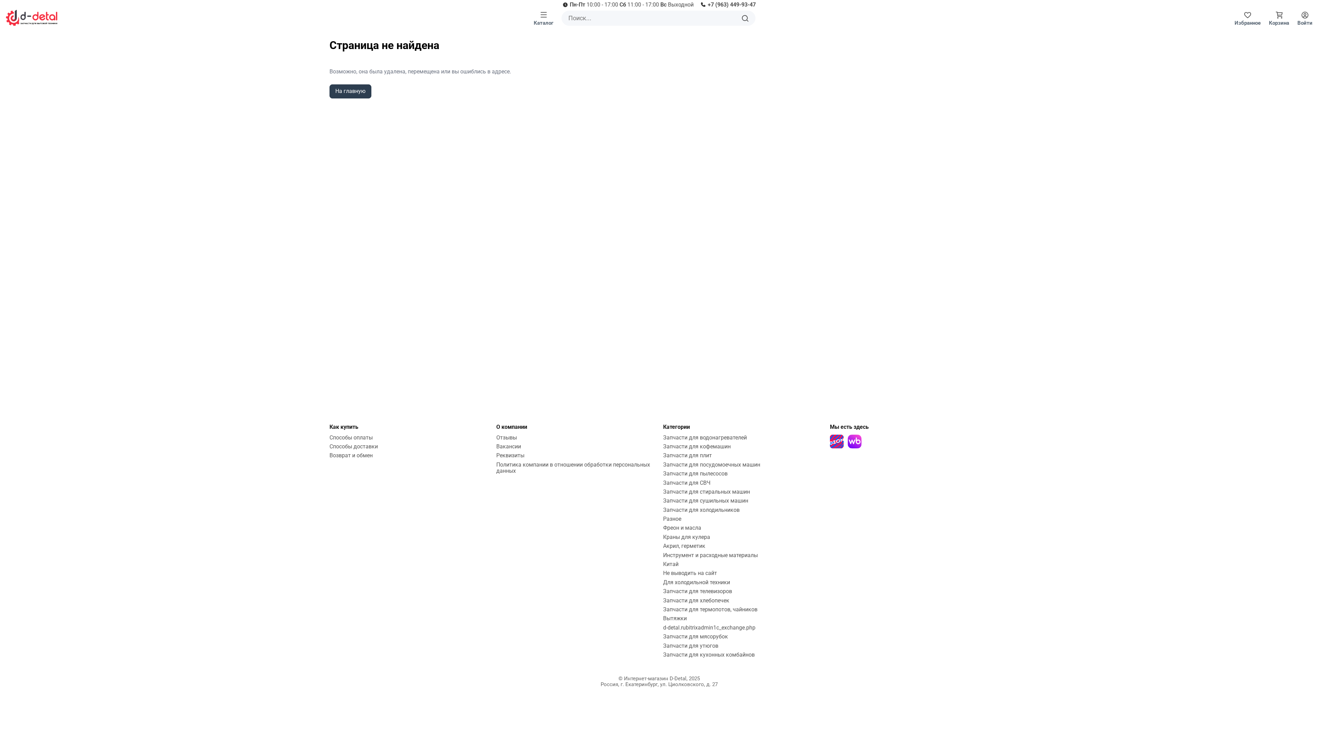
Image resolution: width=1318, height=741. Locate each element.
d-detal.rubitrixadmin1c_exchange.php (709, 627)
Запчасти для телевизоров (697, 591)
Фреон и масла (682, 528)
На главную (350, 91)
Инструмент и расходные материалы (710, 555)
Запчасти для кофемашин (697, 446)
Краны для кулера (686, 537)
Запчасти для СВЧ (686, 483)
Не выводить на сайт (690, 573)
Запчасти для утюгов (690, 646)
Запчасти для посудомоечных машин (711, 464)
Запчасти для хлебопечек (696, 600)
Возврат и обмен (351, 455)
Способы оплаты (351, 437)
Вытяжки (675, 618)
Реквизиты (510, 455)
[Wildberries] (855, 441)
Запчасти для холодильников (701, 510)
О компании (511, 427)
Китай (671, 564)
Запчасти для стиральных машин (706, 492)
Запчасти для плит (687, 455)
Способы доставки (354, 446)
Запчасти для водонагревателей (705, 437)
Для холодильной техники (696, 582)
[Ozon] (837, 441)
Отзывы (506, 437)
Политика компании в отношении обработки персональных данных (573, 467)
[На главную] (31, 18)
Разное (672, 519)
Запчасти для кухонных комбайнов (709, 654)
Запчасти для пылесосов (695, 473)
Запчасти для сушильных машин (705, 500)
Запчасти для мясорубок (695, 636)
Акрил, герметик (684, 546)
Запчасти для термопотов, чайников (710, 609)
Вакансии (508, 446)
